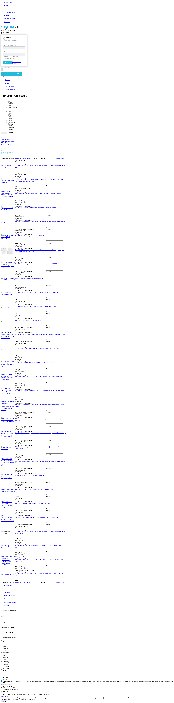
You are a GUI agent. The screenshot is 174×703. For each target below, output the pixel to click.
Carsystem (6, 652)
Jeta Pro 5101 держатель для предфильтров (28, 320)
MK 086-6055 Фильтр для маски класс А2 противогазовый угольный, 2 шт (38, 306)
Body (4, 646)
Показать (3, 132)
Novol (5, 672)
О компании (8, 2)
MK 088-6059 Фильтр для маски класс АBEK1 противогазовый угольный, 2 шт (39, 236)
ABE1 (12, 128)
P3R (11, 129)
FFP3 (11, 115)
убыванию (18, 158)
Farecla (5, 655)
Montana (5, 664)
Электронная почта (7, 632)
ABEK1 (12, 122)
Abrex (4, 643)
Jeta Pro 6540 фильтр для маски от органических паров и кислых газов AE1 (38, 376)
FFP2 (11, 113)
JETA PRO (13, 104)
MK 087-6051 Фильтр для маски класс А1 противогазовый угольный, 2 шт (38, 207)
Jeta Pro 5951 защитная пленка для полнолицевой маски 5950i (34, 489)
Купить (48, 173)
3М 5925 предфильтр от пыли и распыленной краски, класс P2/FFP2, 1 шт (38, 264)
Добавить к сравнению (24, 164)
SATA (5, 675)
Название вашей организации (10, 617)
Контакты (7, 22)
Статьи (6, 15)
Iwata (4, 659)
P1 (11, 117)
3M (11, 102)
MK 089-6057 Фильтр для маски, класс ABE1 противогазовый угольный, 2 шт (39, 390)
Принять (3, 701)
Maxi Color (6, 666)
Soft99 (5, 679)
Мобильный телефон (7, 627)
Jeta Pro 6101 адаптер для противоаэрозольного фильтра (32, 503)
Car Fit (5, 650)
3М (4, 641)
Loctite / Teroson (8, 663)
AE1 (11, 124)
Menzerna (6, 668)
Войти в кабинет (6, 34)
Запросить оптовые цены (8, 610)
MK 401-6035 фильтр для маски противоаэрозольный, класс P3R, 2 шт (37, 348)
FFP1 (11, 111)
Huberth (5, 657)
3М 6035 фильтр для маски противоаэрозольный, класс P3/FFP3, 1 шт (36, 517)
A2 (11, 126)
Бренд (6, 100)
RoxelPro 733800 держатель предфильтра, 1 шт (29, 475)
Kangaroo (6, 661)
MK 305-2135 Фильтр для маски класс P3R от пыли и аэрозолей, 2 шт (36, 292)
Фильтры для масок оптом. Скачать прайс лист (8, 153)
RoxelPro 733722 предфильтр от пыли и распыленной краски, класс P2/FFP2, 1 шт (40, 334)
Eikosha (5, 654)
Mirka (4, 670)
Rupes (5, 674)
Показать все (60, 158)
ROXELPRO (14, 107)
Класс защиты (8, 109)
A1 (11, 120)
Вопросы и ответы (10, 18)
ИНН (3, 622)
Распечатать (7, 693)
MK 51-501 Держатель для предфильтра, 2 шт (29, 278)
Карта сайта (4, 696)
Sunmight (5, 677)
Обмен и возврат (9, 12)
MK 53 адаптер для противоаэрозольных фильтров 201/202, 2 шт (35, 362)
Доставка (7, 9)
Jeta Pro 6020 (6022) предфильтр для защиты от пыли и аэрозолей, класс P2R (38, 193)
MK (11, 105)
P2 (11, 118)
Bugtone (5, 648)
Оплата (6, 5)
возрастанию (27, 158)
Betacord (5, 645)
